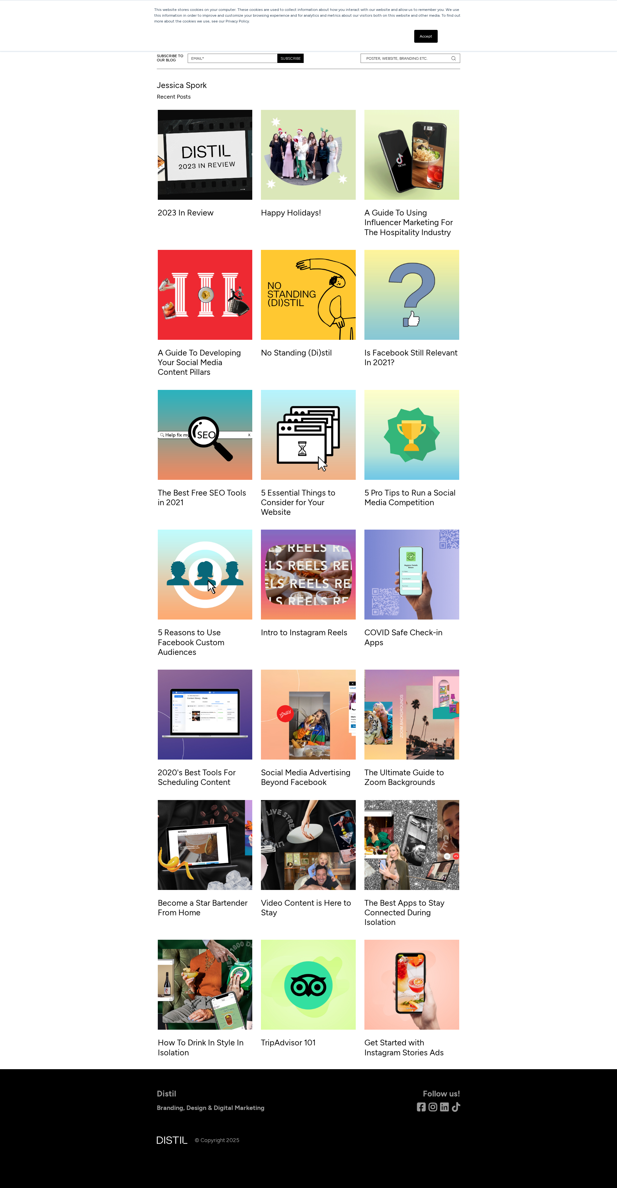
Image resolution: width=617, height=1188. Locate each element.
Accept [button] (426, 36)
